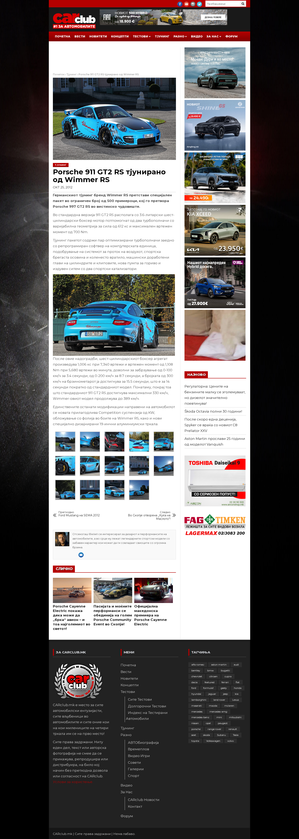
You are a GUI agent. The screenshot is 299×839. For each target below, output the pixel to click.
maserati (196, 705)
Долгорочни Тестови (147, 706)
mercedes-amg (218, 711)
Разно (179, 36)
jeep (225, 693)
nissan (195, 723)
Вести (79, 36)
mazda (213, 705)
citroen (213, 676)
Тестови (140, 36)
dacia (194, 682)
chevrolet (196, 676)
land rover (219, 699)
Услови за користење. (73, 782)
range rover (214, 729)
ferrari (225, 682)
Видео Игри (139, 756)
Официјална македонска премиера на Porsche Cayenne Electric (150, 615)
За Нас (213, 36)
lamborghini (198, 699)
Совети (134, 762)
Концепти (120, 36)
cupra (228, 676)
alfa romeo (197, 664)
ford (193, 687)
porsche (196, 729)
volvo (230, 740)
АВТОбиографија (143, 743)
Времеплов (138, 749)
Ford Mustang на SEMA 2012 (79, 514)
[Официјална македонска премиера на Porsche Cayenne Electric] (153, 590)
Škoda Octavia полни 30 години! (213, 411)
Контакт (135, 806)
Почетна (62, 36)
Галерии (136, 769)
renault (232, 729)
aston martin (219, 664)
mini (219, 717)
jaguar (212, 693)
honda (237, 687)
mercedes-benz (200, 717)
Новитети (98, 36)
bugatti (225, 670)
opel (208, 723)
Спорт (133, 776)
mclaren (229, 705)
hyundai (196, 693)
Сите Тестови (140, 699)
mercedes (196, 711)
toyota (195, 740)
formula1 (208, 687)
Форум (231, 36)
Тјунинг (162, 36)
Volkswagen (213, 740)
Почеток (58, 74)
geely (224, 687)
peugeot (223, 723)
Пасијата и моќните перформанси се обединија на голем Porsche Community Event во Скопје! (113, 615)
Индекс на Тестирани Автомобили (147, 715)
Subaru (221, 734)
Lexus (235, 699)
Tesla (235, 734)
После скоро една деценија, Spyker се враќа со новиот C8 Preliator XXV (210, 425)
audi (236, 664)
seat (193, 734)
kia (236, 693)
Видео (197, 36)
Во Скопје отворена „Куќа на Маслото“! (149, 516)
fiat (238, 682)
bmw (210, 670)
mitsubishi (235, 717)
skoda (206, 734)
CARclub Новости (143, 800)
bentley (195, 670)
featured (209, 682)
